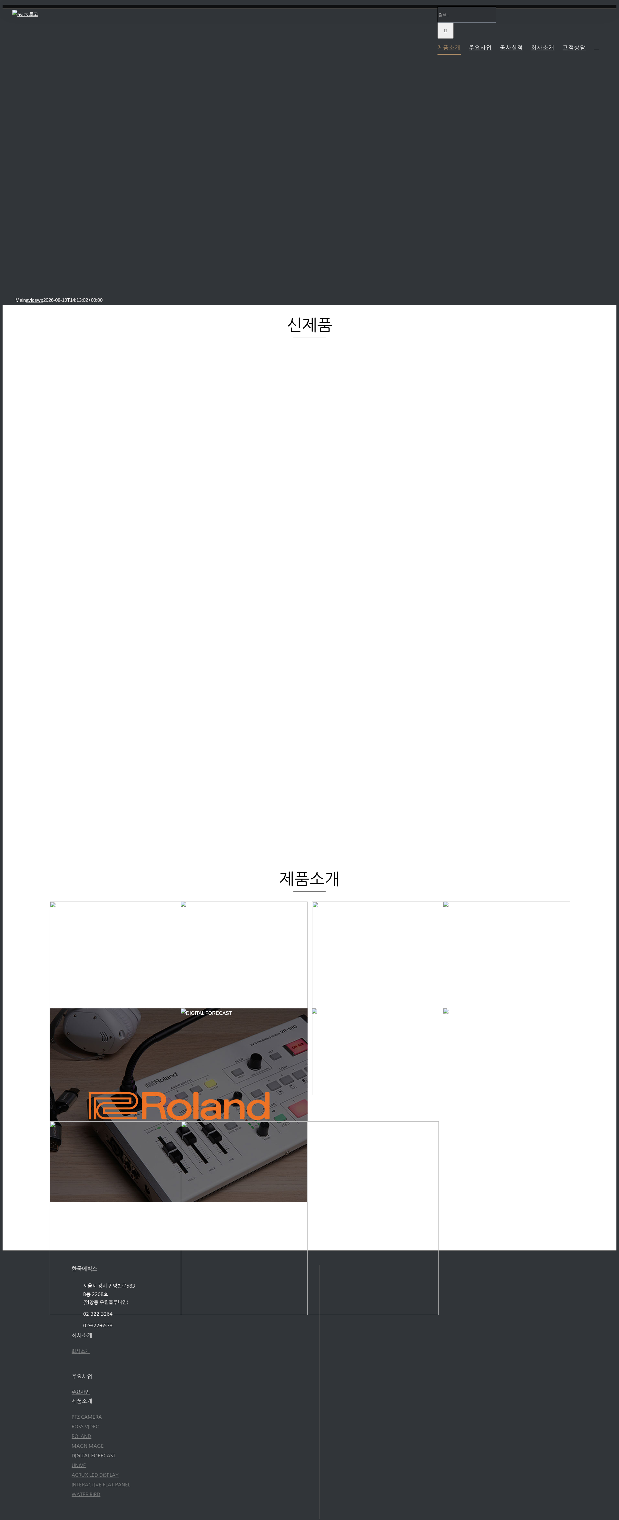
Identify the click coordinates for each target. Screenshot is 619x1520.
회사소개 (81, 1351)
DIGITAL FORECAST (93, 1455)
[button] (596, 47)
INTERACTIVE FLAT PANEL (101, 1484)
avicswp (34, 300)
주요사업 (81, 1392)
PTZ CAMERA (87, 1416)
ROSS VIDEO (86, 1426)
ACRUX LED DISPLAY (95, 1475)
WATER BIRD (86, 1494)
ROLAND (81, 1436)
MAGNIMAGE (88, 1445)
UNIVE (79, 1465)
